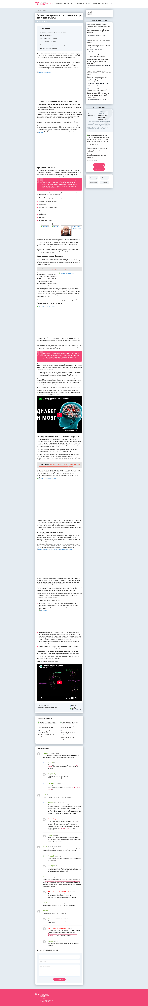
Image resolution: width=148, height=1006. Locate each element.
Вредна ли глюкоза (45, 35)
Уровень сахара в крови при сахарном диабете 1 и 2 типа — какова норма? (98, 79)
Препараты (80, 3)
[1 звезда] (73, 705)
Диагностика (59, 3)
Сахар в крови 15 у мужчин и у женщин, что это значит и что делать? (48, 726)
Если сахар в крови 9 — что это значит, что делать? (46, 735)
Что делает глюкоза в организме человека (52, 32)
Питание (66, 3)
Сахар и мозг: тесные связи (47, 42)
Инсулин (88, 3)
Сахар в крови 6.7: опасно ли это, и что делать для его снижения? (97, 61)
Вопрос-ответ (105, 3)
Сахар (51, 3)
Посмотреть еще (99, 165)
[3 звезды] (73, 708)
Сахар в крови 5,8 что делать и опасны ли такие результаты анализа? (98, 31)
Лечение (73, 3)
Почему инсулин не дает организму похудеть (53, 45)
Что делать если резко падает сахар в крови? (98, 46)
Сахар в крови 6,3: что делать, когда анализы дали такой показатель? (98, 95)
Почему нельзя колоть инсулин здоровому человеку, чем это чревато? (97, 155)
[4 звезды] (73, 709)
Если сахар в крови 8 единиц (48, 38)
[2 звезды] (73, 707)
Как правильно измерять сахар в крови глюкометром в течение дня (98, 140)
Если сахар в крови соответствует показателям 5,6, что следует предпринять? (69, 737)
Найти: (89, 12)
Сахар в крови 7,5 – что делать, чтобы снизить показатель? (70, 726)
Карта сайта (110, 995)
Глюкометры (96, 3)
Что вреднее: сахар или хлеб (48, 48)
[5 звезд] (79, 709)
